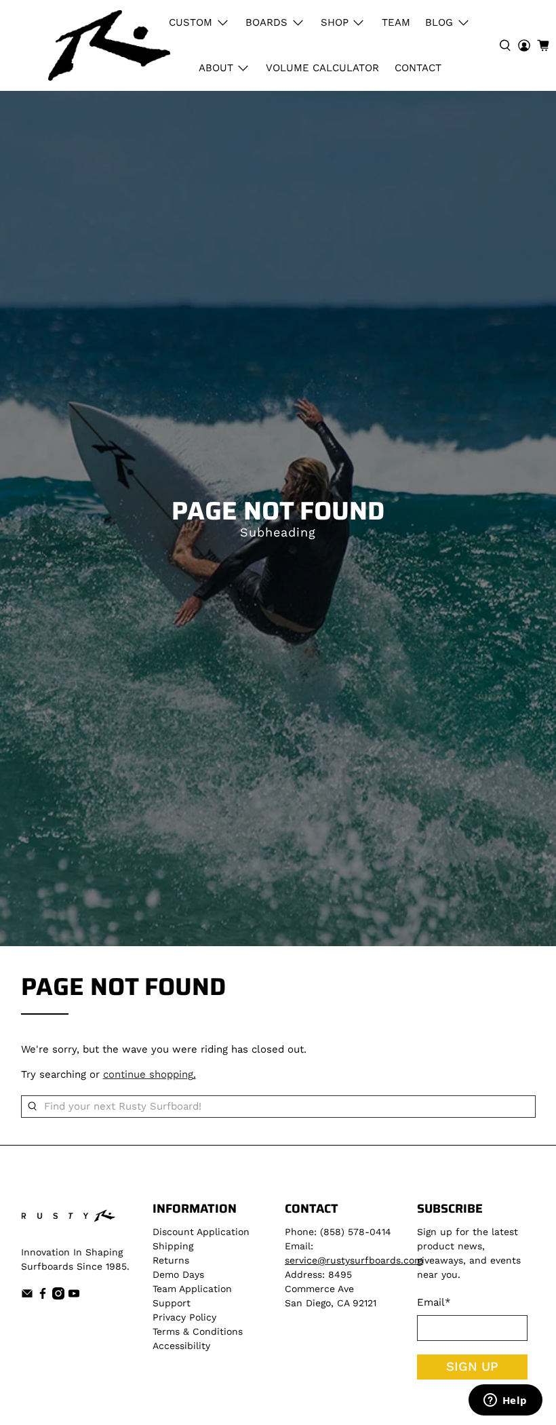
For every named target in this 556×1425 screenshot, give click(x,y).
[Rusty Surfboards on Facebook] (43, 1296)
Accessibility (181, 1345)
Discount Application (201, 1231)
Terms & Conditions (198, 1331)
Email (434, 1302)
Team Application (192, 1288)
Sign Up (472, 1366)
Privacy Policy (184, 1317)
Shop (335, 22)
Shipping (173, 1246)
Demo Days (178, 1274)
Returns (171, 1260)
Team (396, 22)
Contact (418, 68)
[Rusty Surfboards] (109, 45)
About (216, 68)
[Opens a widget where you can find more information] (505, 1401)
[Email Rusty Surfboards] (27, 1296)
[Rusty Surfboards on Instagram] (58, 1296)
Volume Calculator (322, 68)
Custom (190, 22)
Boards (266, 22)
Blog (439, 22)
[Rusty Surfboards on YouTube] (74, 1296)
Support (172, 1302)
